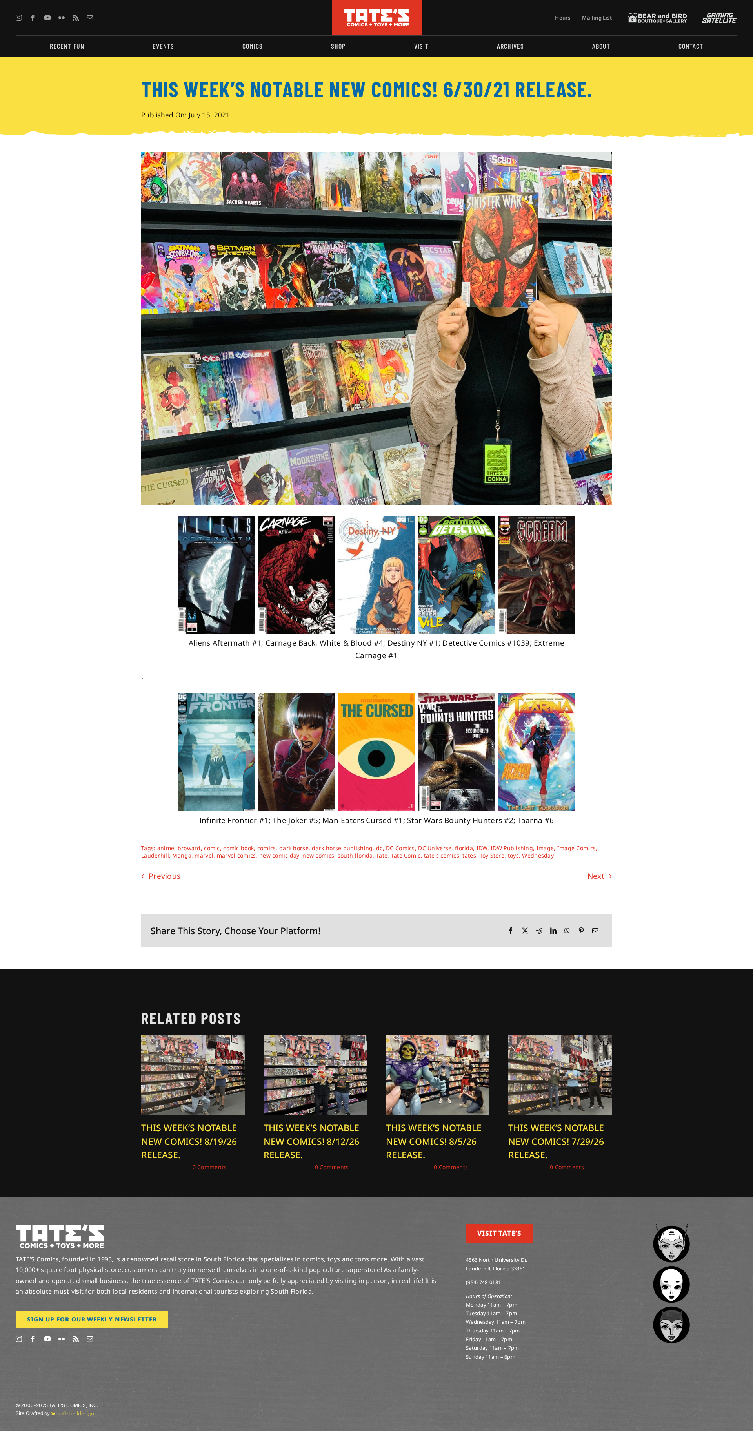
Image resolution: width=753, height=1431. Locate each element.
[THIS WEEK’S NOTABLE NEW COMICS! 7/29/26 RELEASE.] (560, 1040)
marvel (204, 855)
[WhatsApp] (567, 930)
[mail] (90, 18)
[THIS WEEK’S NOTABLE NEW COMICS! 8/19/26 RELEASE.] (193, 1040)
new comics (318, 855)
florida (464, 848)
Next (595, 876)
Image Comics (576, 848)
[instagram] (19, 18)
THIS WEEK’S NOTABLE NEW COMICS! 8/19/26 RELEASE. (189, 1141)
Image (545, 848)
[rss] (76, 18)
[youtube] (47, 18)
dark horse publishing (342, 848)
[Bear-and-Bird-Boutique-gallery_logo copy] (657, 16)
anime (165, 848)
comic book (238, 848)
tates (469, 855)
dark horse (294, 848)
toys (513, 855)
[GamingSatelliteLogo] (717, 16)
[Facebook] (511, 930)
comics (266, 848)
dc (379, 848)
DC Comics (400, 848)
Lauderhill (155, 855)
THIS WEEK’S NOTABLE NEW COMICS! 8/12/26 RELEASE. (311, 1141)
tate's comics (441, 855)
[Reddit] (539, 930)
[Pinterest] (581, 930)
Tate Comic (406, 855)
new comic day (279, 855)
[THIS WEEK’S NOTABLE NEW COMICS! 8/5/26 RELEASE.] (437, 1040)
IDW (482, 848)
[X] (525, 930)
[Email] (595, 930)
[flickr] (61, 18)
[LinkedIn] (553, 930)
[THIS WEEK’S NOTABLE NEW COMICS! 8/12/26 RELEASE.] (315, 1040)
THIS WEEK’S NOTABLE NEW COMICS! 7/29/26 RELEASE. (556, 1141)
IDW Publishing (512, 848)
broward (189, 848)
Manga (181, 855)
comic (212, 848)
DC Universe (434, 848)
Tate (381, 855)
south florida (355, 855)
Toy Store (492, 855)
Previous (164, 876)
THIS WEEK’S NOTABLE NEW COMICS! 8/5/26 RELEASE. (434, 1141)
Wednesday (538, 855)
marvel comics (236, 855)
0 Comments (210, 1167)
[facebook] (33, 18)
